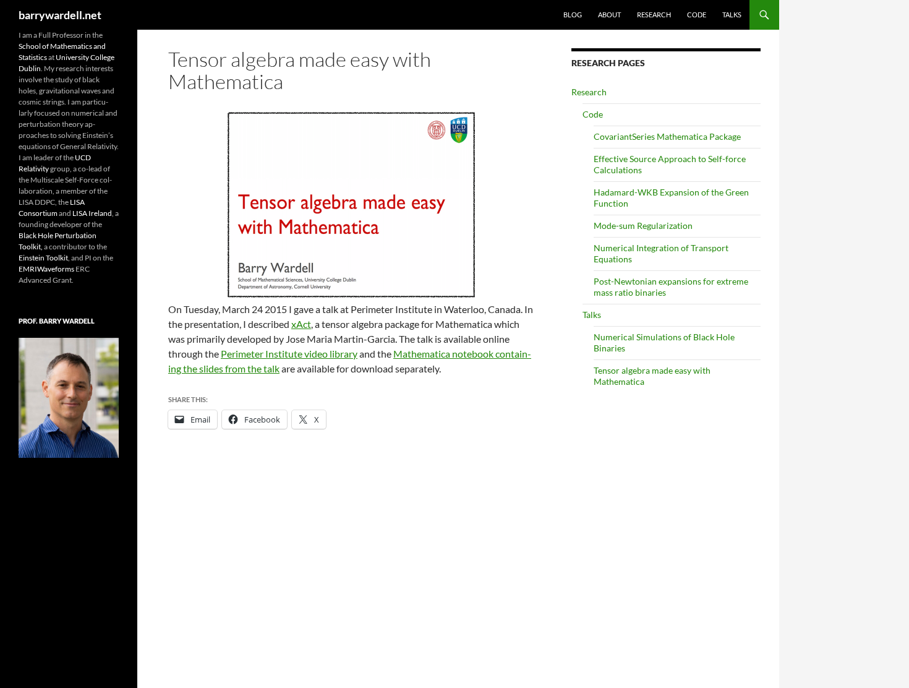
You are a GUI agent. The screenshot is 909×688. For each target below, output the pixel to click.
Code (696, 15)
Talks (731, 15)
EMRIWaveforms (46, 268)
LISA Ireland (92, 213)
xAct (301, 324)
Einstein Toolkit (43, 257)
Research (654, 15)
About (609, 15)
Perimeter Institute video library (289, 353)
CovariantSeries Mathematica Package (667, 136)
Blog (572, 15)
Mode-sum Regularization (643, 225)
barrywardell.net (60, 15)
